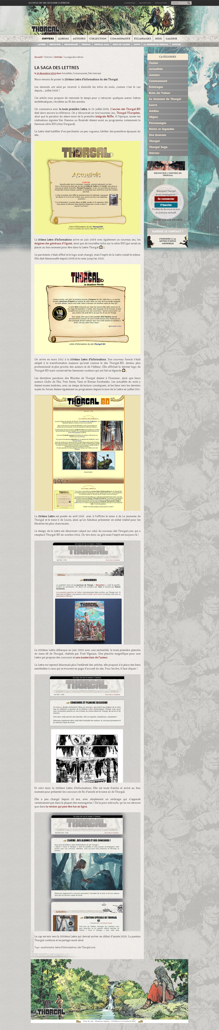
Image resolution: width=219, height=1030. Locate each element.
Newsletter (161, 3)
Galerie (171, 38)
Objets (153, 117)
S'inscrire (166, 205)
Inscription (145, 3)
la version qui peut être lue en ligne (66, 806)
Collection (97, 38)
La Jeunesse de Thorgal (165, 99)
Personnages (71, 44)
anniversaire (47, 947)
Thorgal (86, 44)
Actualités (67, 73)
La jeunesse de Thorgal (156, 44)
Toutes (153, 63)
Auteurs (79, 38)
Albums (63, 38)
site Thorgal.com (86, 947)
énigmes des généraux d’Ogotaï (53, 243)
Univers (48, 38)
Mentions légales (102, 1021)
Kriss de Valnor (121, 44)
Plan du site (88, 1021)
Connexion (129, 3)
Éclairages (142, 38)
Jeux (158, 38)
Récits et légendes (161, 129)
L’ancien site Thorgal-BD (125, 109)
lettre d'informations (65, 947)
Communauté (120, 38)
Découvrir (55, 44)
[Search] (189, 3)
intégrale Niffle (104, 116)
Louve (137, 44)
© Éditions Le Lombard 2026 (123, 1021)
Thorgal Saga (101, 44)
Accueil (42, 44)
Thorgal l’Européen (128, 112)
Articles (176, 44)
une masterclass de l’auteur (91, 657)
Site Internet (94, 73)
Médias (154, 111)
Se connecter (166, 198)
